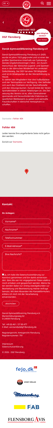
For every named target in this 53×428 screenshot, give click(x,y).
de (4, 3)
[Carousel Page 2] (18, 32)
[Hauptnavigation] (49, 3)
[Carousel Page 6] (29, 32)
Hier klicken (42, 39)
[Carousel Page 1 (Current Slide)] (15, 32)
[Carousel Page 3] (21, 32)
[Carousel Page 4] (23, 32)
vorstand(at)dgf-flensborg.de (22, 327)
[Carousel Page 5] (26, 32)
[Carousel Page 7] (32, 32)
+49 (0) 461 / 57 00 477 (16, 324)
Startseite (17, 141)
